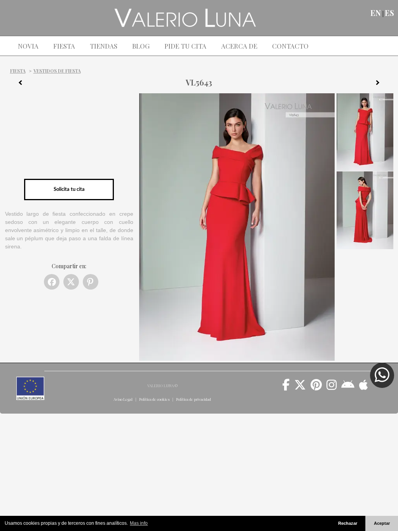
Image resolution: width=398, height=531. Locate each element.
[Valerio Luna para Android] (347, 387)
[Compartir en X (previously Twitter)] (71, 282)
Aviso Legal (123, 399)
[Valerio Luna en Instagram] (332, 387)
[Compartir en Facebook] (51, 282)
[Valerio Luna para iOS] (363, 387)
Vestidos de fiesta (57, 71)
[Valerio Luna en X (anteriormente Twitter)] (300, 387)
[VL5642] (17, 84)
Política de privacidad (193, 399)
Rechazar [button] (347, 523)
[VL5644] (380, 84)
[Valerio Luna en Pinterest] (316, 387)
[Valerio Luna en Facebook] (286, 387)
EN (375, 13)
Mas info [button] (139, 523)
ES (389, 13)
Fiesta (18, 71)
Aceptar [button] (382, 523)
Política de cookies (154, 399)
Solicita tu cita (69, 189)
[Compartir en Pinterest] (90, 282)
